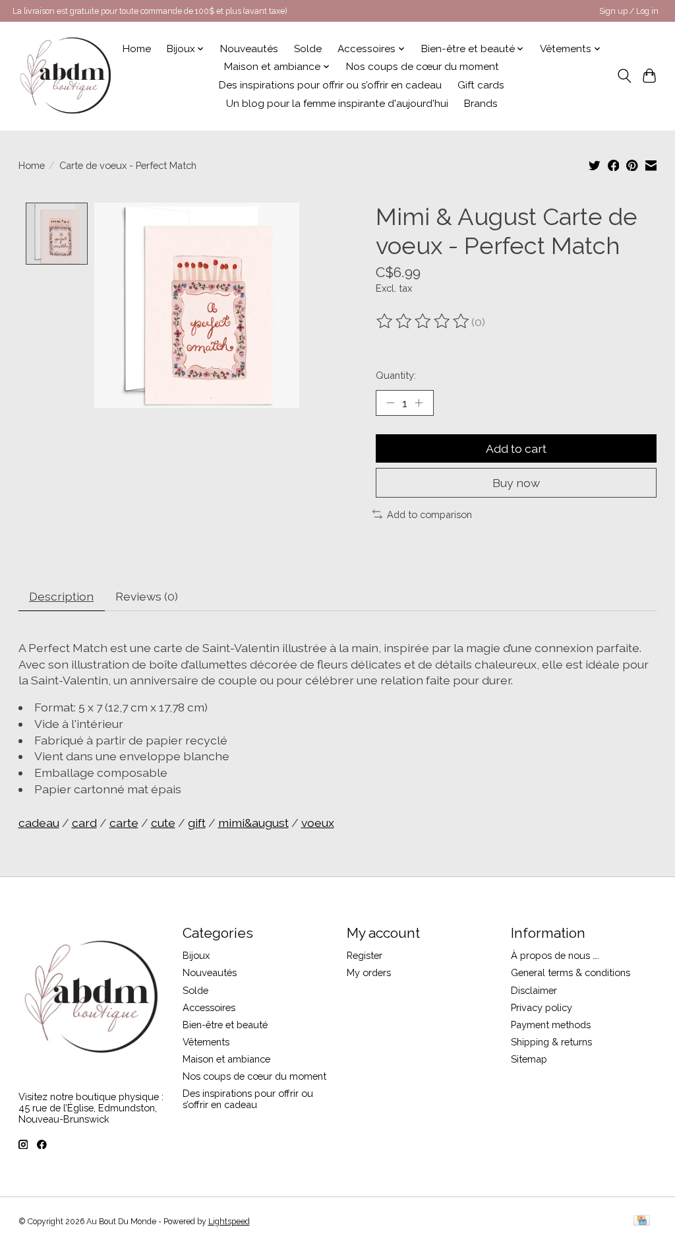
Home (137, 49)
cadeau (38, 823)
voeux (317, 823)
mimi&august (253, 823)
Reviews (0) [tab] (146, 596)
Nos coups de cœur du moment (422, 67)
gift (197, 823)
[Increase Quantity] (418, 402)
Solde (308, 49)
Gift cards (480, 85)
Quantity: (396, 375)
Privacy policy (541, 1007)
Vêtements (206, 1041)
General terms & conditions (570, 972)
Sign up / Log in (629, 11)
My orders (369, 972)
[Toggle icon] (623, 76)
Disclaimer (534, 990)
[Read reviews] (424, 321)
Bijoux (196, 955)
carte (123, 823)
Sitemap (529, 1059)
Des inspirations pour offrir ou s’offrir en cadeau (330, 85)
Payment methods (551, 1024)
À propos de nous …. (555, 955)
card (84, 823)
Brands (481, 104)
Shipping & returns (551, 1041)
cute (163, 823)
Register (364, 955)
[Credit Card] (641, 1221)
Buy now (516, 483)
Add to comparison (429, 514)
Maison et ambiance (226, 1059)
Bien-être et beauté (225, 1024)
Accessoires (209, 1007)
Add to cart (516, 448)
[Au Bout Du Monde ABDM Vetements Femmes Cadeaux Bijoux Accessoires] (65, 75)
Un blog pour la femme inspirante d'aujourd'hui (337, 104)
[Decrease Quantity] (390, 402)
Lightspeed (229, 1221)
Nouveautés (249, 49)
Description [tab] (61, 596)
